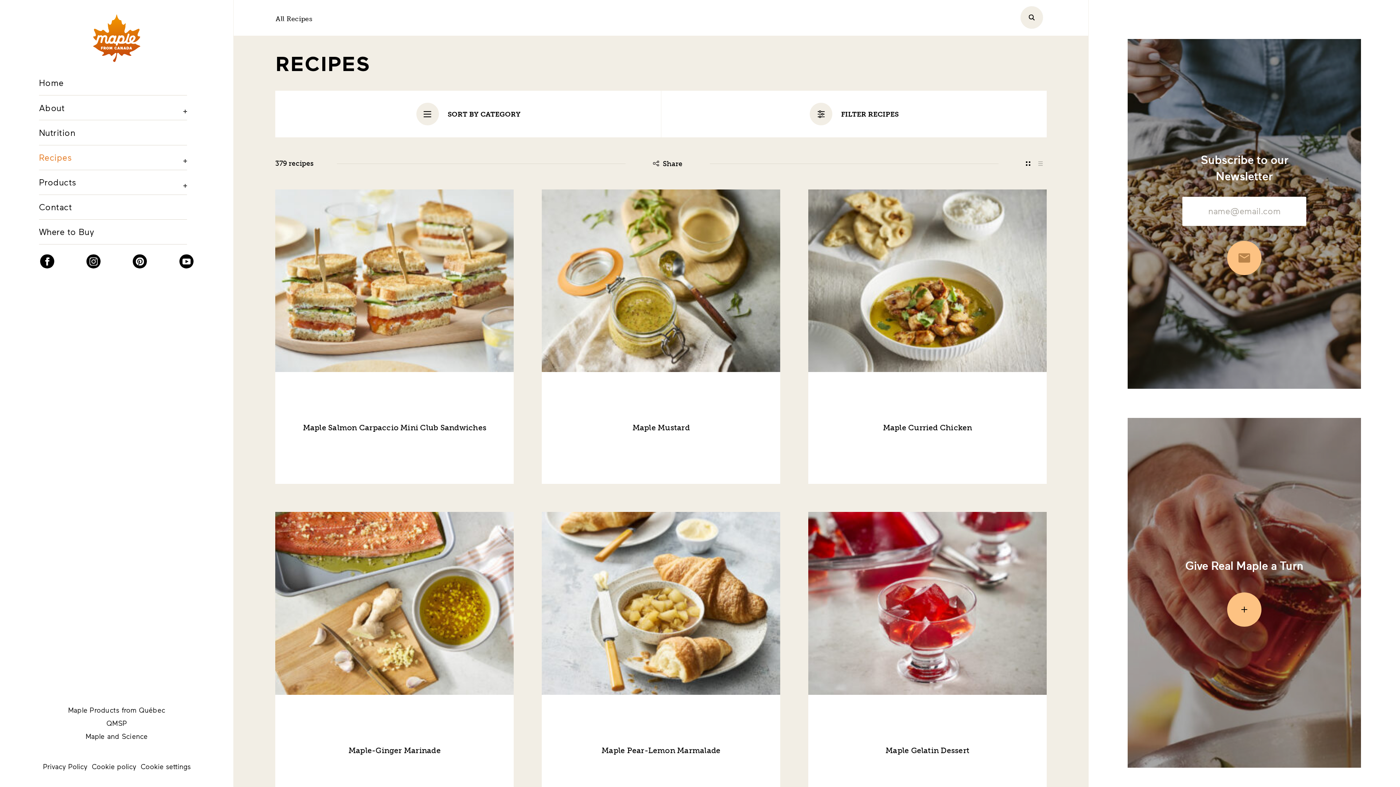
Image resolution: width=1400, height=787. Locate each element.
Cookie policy (114, 766)
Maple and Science (117, 736)
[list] (1040, 163)
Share (672, 164)
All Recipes (294, 19)
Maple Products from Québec (116, 709)
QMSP (116, 723)
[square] (1028, 163)
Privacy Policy (65, 766)
